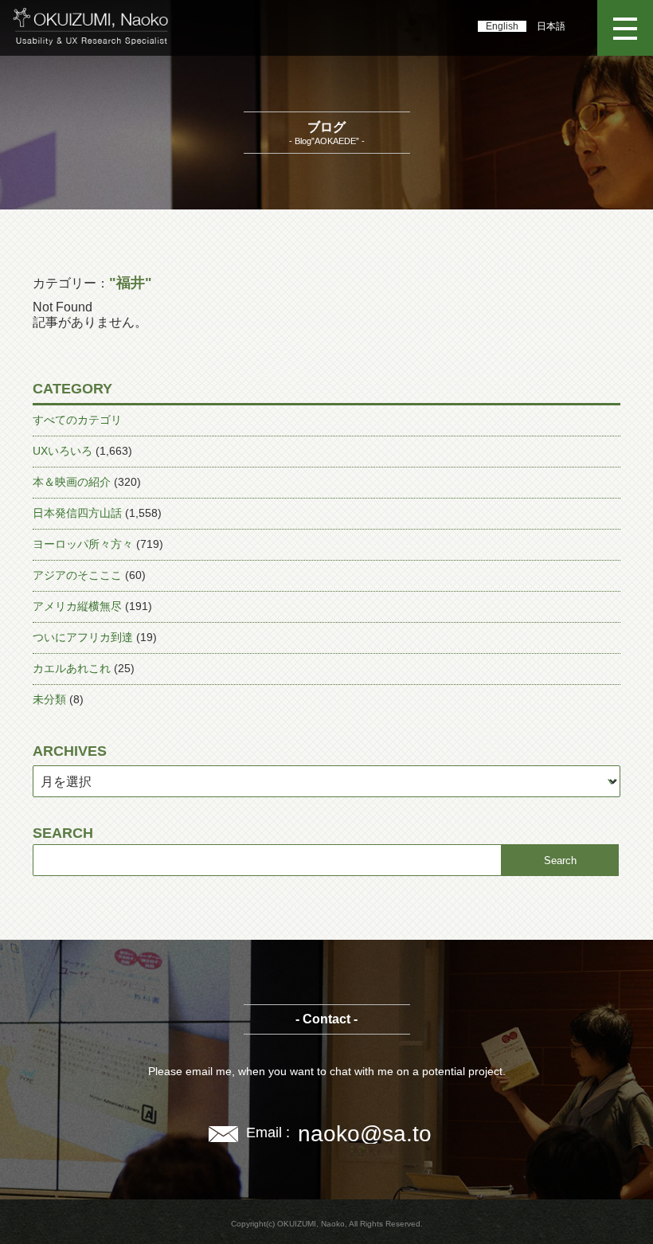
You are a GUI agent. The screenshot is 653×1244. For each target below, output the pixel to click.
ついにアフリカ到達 (83, 637)
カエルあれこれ (72, 668)
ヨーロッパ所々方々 (83, 544)
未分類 (49, 699)
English (502, 26)
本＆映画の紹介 (72, 481)
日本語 (551, 26)
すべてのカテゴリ (77, 419)
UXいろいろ (62, 450)
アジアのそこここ (77, 575)
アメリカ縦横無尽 (77, 606)
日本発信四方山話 (77, 513)
